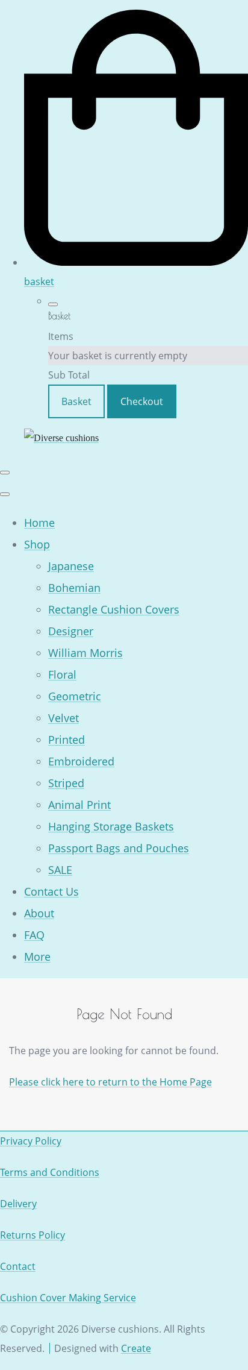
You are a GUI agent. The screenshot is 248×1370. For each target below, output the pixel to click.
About (39, 913)
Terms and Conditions (49, 1172)
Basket (76, 401)
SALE (60, 870)
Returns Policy (32, 1235)
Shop (37, 544)
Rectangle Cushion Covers (113, 609)
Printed (66, 739)
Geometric (74, 696)
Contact (18, 1266)
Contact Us (51, 891)
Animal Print (79, 804)
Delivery (18, 1203)
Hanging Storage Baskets (111, 826)
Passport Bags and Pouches (118, 848)
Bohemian (74, 587)
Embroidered (81, 761)
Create (136, 1348)
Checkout (141, 401)
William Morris (85, 653)
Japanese (71, 566)
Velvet (63, 718)
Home (39, 522)
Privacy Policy (30, 1141)
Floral (62, 674)
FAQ (34, 935)
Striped (66, 783)
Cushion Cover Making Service (68, 1297)
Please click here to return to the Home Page (110, 1082)
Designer (70, 631)
